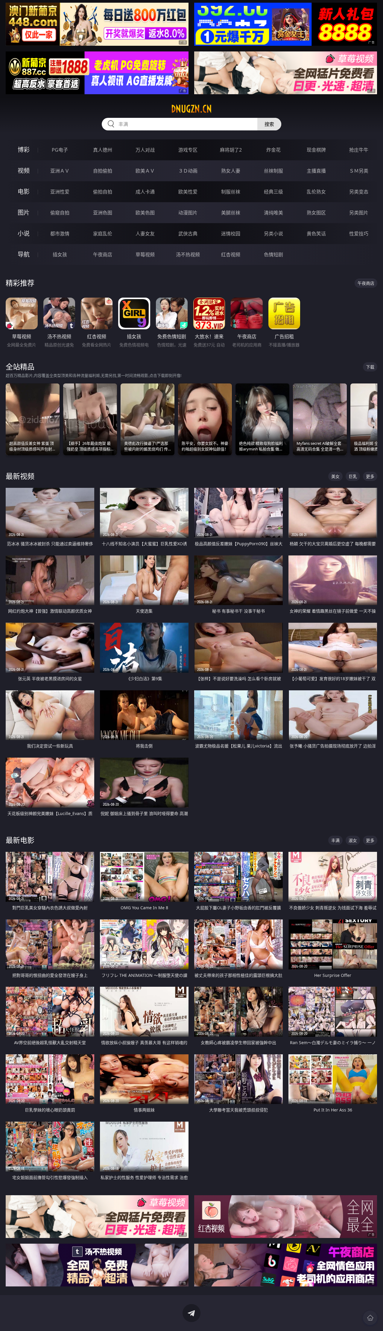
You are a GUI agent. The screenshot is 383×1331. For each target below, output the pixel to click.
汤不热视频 (188, 254)
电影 (24, 192)
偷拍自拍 (102, 191)
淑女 (353, 840)
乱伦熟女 (316, 191)
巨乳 (353, 476)
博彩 (24, 150)
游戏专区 (187, 150)
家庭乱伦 (102, 233)
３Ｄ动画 (187, 170)
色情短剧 (273, 254)
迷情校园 (230, 233)
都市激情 (59, 233)
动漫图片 (187, 212)
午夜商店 (102, 254)
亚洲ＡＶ (59, 170)
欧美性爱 (187, 191)
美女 (335, 476)
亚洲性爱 (59, 191)
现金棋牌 (316, 150)
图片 (24, 212)
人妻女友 (145, 233)
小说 (24, 233)
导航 (24, 254)
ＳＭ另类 (358, 170)
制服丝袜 (230, 191)
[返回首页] (370, 1318)
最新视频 (20, 476)
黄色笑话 (316, 233)
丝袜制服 (273, 170)
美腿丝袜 (230, 212)
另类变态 (358, 191)
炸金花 (273, 150)
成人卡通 (145, 191)
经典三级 (273, 191)
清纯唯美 (273, 212)
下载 (370, 367)
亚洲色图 (102, 212)
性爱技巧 (358, 233)
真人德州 (102, 150)
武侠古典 (187, 233)
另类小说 (273, 233)
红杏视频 (230, 254)
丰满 (335, 840)
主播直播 (316, 170)
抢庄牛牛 (358, 150)
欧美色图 (145, 212)
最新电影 (20, 840)
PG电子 (60, 150)
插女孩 (60, 254)
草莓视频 (145, 254)
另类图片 (358, 212)
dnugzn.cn (191, 109)
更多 (370, 476)
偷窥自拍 (59, 212)
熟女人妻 (230, 170)
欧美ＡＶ (145, 170)
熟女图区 (316, 212)
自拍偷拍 (102, 170)
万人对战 (145, 150)
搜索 (269, 124)
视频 (24, 171)
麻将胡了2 (231, 150)
